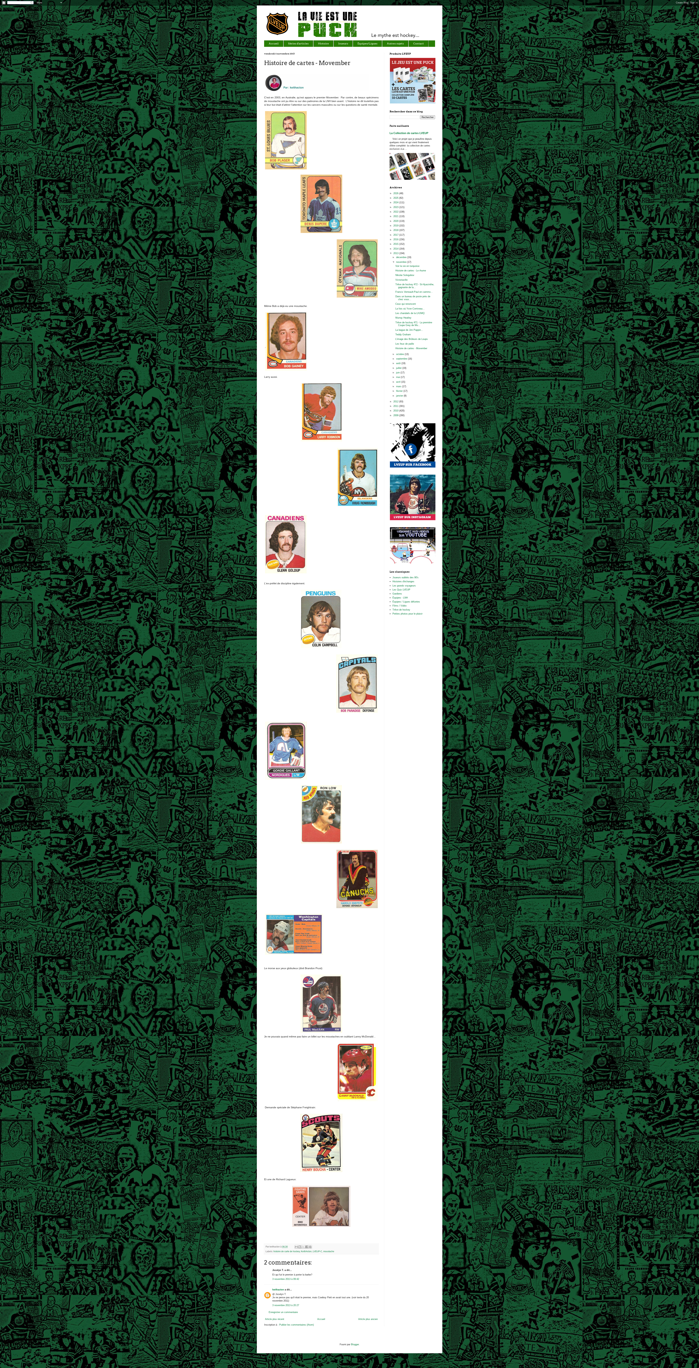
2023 (396, 207)
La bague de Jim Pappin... (409, 330)
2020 (396, 221)
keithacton (278, 1289)
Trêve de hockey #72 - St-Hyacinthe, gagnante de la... (414, 286)
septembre (402, 358)
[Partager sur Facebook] (307, 1247)
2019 (396, 225)
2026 (396, 193)
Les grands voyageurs (404, 585)
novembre (401, 262)
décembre (401, 257)
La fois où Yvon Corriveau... (410, 308)
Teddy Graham (403, 334)
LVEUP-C (317, 1251)
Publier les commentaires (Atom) (296, 1324)
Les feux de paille (404, 343)
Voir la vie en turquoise (407, 266)
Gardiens (397, 593)
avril (398, 381)
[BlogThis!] (300, 1247)
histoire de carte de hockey (286, 1251)
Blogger (355, 1344)
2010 (396, 410)
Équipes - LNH (400, 597)
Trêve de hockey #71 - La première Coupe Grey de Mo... (413, 324)
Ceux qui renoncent (405, 304)
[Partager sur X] (303, 1247)
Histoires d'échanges (403, 581)
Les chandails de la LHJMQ (409, 313)
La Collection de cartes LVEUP (409, 133)
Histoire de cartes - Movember (411, 348)
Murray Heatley (403, 317)
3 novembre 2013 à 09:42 (285, 1279)
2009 (396, 415)
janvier (400, 395)
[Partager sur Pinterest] (310, 1247)
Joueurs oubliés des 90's (405, 577)
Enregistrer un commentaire (283, 1312)
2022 (396, 211)
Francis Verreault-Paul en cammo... (414, 292)
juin (398, 372)
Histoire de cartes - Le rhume (410, 270)
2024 (396, 202)
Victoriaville (401, 279)
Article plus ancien (368, 1319)
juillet (399, 368)
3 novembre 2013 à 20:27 (285, 1305)
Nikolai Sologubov (404, 275)
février (399, 391)
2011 (396, 406)
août (398, 363)
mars (399, 386)
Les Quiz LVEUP (401, 589)
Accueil (321, 1319)
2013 (396, 253)
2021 (396, 216)
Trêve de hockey (401, 609)
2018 (396, 230)
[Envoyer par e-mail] (296, 1247)
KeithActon (306, 1251)
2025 (396, 198)
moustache (328, 1251)
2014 (396, 248)
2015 (396, 244)
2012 (396, 401)
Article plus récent (274, 1319)
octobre (400, 354)
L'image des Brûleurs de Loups (411, 339)
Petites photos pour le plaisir (407, 613)
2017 (396, 234)
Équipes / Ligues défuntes (406, 601)
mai (398, 377)
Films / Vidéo (399, 605)
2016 (396, 239)
